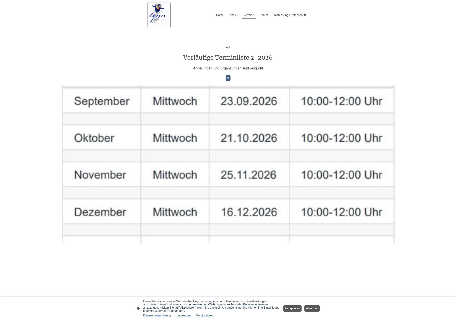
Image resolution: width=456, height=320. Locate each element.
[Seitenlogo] (159, 15)
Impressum (184, 315)
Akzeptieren (292, 308)
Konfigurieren (204, 315)
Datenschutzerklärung (157, 315)
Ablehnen (312, 308)
